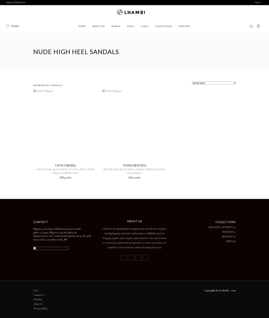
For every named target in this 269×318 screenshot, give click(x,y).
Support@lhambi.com (15, 2)
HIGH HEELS (134, 173)
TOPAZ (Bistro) (134, 165)
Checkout (37, 299)
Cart (35, 290)
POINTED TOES (69, 173)
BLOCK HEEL (60, 169)
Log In (257, 2)
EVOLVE (73, 169)
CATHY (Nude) (65, 165)
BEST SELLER (44, 169)
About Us (38, 304)
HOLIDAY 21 (229, 231)
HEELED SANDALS (145, 169)
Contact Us (38, 295)
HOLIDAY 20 (229, 236)
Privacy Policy (40, 308)
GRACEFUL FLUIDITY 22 (222, 227)
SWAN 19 (231, 241)
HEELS (83, 169)
